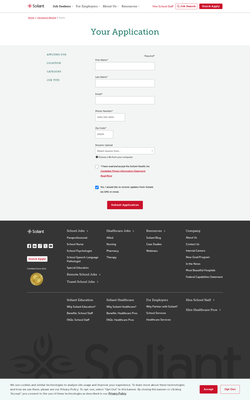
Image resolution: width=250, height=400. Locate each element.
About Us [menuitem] (109, 6)
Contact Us (192, 244)
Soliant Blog (153, 237)
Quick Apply (37, 258)
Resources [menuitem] (129, 6)
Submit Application (125, 204)
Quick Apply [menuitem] (211, 6)
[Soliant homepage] (35, 231)
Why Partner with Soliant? (162, 306)
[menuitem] (186, 6)
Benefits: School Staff (80, 313)
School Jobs (76, 231)
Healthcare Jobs (118, 231)
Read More (106, 175)
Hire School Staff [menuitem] (163, 6)
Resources (154, 231)
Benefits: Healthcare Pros (121, 313)
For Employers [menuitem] (87, 6)
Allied (109, 237)
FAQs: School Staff (78, 319)
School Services (156, 313)
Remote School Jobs (82, 274)
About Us (191, 237)
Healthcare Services (158, 319)
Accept (208, 389)
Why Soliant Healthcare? (121, 306)
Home (31, 18)
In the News (193, 263)
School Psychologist (79, 250)
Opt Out (230, 389)
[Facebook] (29, 246)
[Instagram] (40, 246)
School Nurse (75, 244)
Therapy (111, 257)
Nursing (111, 244)
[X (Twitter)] (45, 246)
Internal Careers (195, 250)
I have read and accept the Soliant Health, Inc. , (125, 171)
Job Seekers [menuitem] (62, 6)
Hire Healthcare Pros (201, 310)
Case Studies (154, 244)
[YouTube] (51, 246)
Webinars (152, 250)
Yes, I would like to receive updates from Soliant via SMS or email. (126, 189)
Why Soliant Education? (81, 306)
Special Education (78, 267)
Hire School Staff (198, 300)
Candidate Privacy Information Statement (122, 171)
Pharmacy (112, 250)
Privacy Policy (117, 393)
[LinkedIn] (34, 246)
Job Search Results (46, 18)
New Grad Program (198, 257)
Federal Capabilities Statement (204, 277)
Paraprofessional (77, 237)
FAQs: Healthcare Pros (120, 319)
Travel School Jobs (81, 282)
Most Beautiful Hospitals (200, 270)
